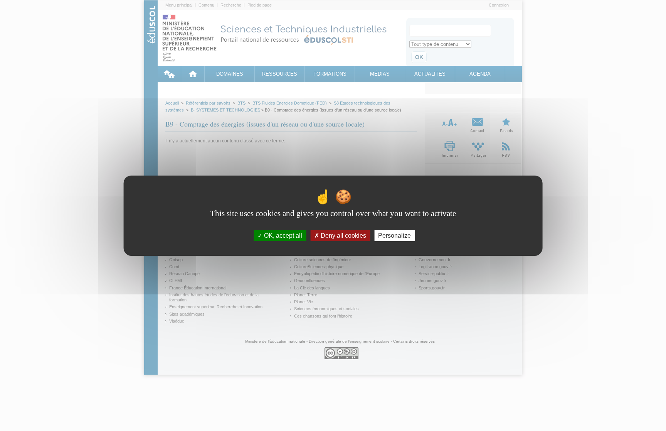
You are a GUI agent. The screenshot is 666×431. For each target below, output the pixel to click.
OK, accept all (282, 235)
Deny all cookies (342, 235)
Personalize (394, 235)
